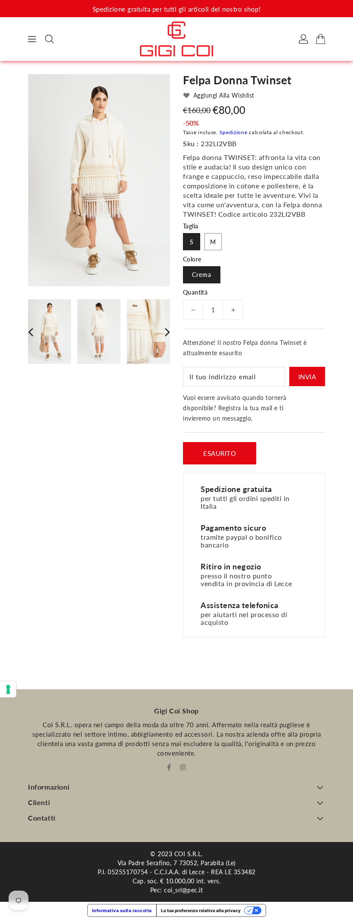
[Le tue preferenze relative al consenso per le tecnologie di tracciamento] (8, 689)
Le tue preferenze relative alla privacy (201, 910)
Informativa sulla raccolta (122, 910)
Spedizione (234, 132)
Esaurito (219, 453)
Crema (201, 274)
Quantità (195, 292)
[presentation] (30, 331)
